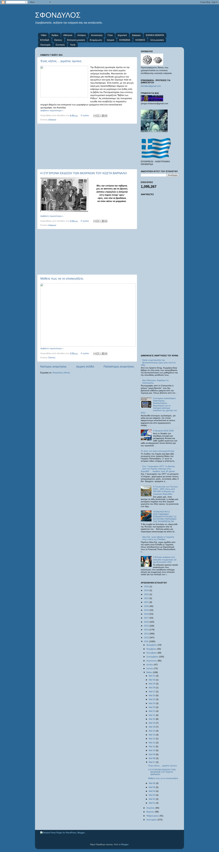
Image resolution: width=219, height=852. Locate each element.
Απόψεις (81, 35)
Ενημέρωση (96, 40)
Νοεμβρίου (151, 649)
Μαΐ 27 (152, 691)
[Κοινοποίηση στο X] (100, 115)
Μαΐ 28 (152, 687)
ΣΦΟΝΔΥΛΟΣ (58, 15)
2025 (146, 586)
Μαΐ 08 (152, 758)
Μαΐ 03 (152, 795)
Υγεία (72, 44)
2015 (146, 626)
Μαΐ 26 (152, 695)
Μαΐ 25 (152, 699)
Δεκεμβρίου (152, 645)
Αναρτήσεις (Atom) (61, 373)
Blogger (124, 844)
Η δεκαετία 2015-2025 (163, 431)
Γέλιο (110, 35)
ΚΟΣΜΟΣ (140, 40)
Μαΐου (149, 672)
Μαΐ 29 (152, 684)
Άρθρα (55, 35)
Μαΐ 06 (152, 783)
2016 (146, 622)
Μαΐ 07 (152, 762)
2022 (146, 598)
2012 (146, 637)
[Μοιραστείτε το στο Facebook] (103, 115)
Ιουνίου (150, 668)
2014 (146, 630)
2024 (146, 590)
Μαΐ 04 (152, 791)
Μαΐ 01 (152, 803)
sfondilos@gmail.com (151, 86)
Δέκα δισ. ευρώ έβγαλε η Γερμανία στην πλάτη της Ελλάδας (158, 538)
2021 (146, 602)
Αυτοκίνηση (96, 35)
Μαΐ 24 (152, 703)
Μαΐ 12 (152, 743)
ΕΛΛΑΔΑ (44, 40)
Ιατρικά (110, 40)
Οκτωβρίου (151, 653)
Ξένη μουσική (157, 40)
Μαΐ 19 (152, 723)
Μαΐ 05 (152, 787)
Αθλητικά (67, 35)
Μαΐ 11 (152, 746)
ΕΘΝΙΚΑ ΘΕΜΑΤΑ (155, 35)
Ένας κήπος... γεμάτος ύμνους (61, 61)
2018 (146, 614)
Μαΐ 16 (152, 731)
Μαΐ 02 (152, 799)
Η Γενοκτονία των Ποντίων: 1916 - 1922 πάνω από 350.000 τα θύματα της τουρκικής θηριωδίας (165, 490)
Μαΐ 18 (152, 727)
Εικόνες (58, 40)
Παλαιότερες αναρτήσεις (119, 366)
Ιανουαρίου (151, 820)
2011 (146, 641)
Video (43, 35)
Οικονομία (45, 44)
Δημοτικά (122, 35)
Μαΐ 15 (152, 735)
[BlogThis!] (97, 115)
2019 (146, 610)
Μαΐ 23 (152, 707)
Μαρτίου (150, 812)
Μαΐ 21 (152, 715)
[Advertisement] (87, 146)
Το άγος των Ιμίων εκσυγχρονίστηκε (157, 451)
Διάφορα (136, 35)
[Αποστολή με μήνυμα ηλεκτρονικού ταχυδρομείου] (94, 115)
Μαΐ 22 (152, 711)
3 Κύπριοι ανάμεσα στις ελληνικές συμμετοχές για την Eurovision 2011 (164, 559)
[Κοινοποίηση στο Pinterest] (106, 115)
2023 (146, 594)
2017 (146, 618)
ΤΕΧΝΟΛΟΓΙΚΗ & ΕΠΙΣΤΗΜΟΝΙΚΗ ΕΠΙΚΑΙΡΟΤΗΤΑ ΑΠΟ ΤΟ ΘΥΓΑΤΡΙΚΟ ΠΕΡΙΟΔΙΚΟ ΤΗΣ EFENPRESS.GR (164, 517)
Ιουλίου (150, 664)
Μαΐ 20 (152, 719)
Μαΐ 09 (152, 754)
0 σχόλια (85, 115)
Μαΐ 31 (152, 676)
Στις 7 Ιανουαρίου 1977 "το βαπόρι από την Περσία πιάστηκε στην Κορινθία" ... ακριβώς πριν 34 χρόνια (158, 468)
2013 (146, 634)
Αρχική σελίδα (85, 366)
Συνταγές (60, 44)
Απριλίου (150, 808)
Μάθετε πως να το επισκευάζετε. (62, 278)
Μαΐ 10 (152, 750)
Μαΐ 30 (152, 680)
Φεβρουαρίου (153, 816)
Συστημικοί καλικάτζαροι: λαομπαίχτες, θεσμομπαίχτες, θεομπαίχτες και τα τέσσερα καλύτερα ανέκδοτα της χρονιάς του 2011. (159, 405)
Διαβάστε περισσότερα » (51, 110)
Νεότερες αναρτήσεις (53, 366)
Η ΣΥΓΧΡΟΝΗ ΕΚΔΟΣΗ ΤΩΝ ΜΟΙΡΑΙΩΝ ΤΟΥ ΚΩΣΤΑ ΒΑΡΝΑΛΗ (83, 173)
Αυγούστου (152, 661)
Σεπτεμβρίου (152, 657)
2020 (146, 606)
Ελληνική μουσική (76, 40)
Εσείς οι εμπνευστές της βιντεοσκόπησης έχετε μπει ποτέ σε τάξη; (158, 362)
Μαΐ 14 (152, 739)
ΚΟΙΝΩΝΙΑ (124, 40)
